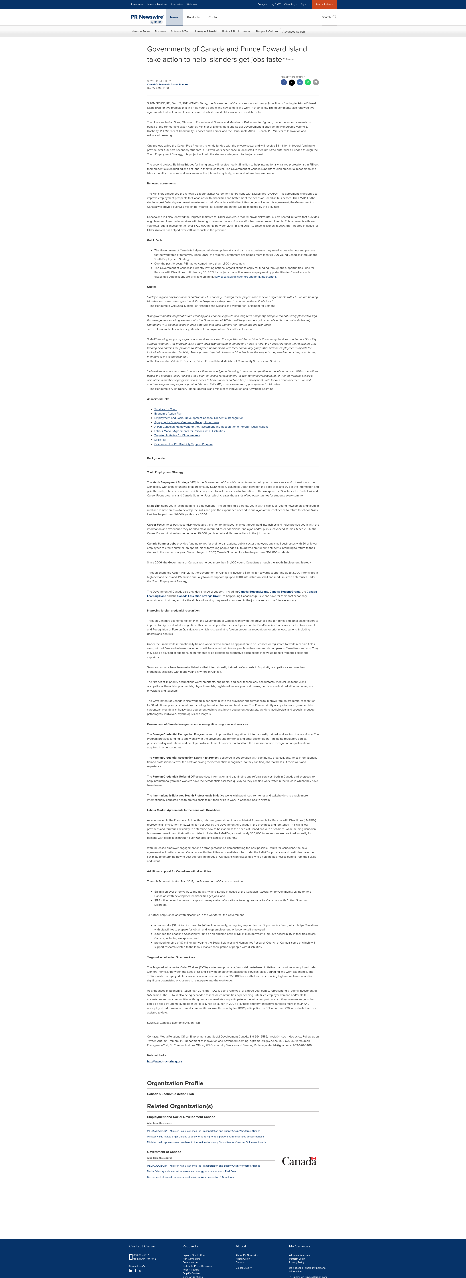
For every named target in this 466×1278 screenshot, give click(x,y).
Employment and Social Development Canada (181, 1117)
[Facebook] (135, 1271)
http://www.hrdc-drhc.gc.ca (164, 1061)
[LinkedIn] (131, 1271)
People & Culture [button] (267, 31)
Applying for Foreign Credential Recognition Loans (186, 422)
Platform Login (297, 1259)
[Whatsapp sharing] (308, 82)
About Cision (243, 1259)
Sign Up (305, 4)
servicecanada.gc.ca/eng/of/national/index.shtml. (245, 277)
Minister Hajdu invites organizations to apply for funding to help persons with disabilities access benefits (205, 1137)
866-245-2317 (141, 1255)
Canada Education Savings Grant (198, 596)
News (174, 17)
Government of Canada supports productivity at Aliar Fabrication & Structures (190, 1177)
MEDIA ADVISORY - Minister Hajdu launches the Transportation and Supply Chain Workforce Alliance (203, 1131)
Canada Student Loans (253, 591)
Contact (213, 17)
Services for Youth (165, 409)
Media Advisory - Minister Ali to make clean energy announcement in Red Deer (191, 1171)
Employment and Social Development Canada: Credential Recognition (199, 418)
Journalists (177, 4)
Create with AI (190, 1262)
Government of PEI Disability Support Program (183, 444)
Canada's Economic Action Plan (170, 1094)
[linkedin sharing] (300, 82)
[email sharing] (316, 82)
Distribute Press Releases (197, 1266)
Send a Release (324, 4)
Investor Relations (157, 4)
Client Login (290, 4)
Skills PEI (160, 440)
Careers (240, 1262)
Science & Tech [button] (180, 31)
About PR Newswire (247, 1255)
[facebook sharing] (284, 82)
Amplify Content (191, 1273)
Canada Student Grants (285, 591)
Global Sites (243, 1268)
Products (193, 17)
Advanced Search (294, 31)
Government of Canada (164, 1151)
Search (326, 17)
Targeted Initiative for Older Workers (177, 435)
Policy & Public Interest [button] (236, 31)
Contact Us (135, 1266)
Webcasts (192, 4)
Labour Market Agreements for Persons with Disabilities (189, 431)
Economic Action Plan (168, 413)
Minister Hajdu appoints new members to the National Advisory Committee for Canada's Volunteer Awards (206, 1142)
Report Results (191, 1270)
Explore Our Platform (194, 1255)
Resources (137, 4)
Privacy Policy (296, 1262)
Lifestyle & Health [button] (206, 31)
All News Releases (299, 1255)
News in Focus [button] (141, 31)
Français (262, 4)
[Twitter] (140, 1271)
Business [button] (160, 31)
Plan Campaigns (191, 1259)
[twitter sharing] (292, 83)
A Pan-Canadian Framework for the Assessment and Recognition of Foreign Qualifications (211, 427)
